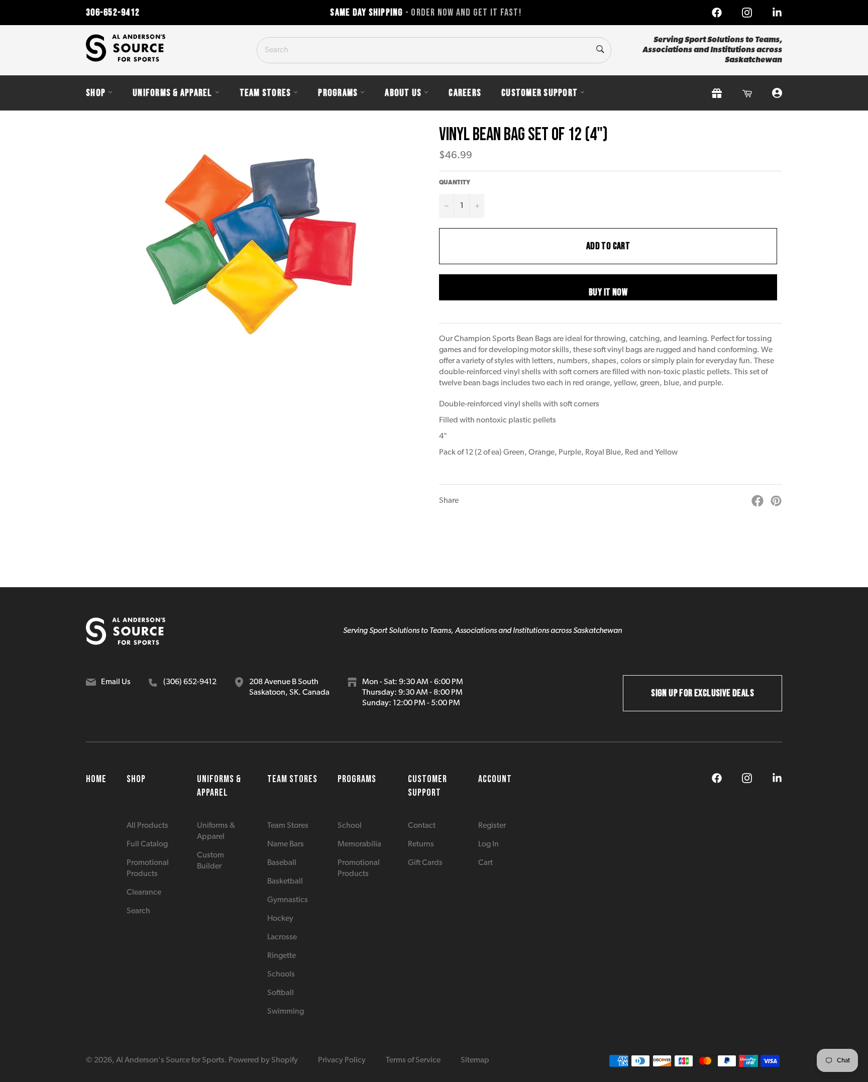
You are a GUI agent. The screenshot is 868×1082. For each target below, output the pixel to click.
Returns (421, 844)
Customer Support (539, 93)
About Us (403, 93)
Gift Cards (425, 863)
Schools (281, 974)
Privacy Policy (342, 1060)
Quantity (454, 183)
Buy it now (608, 292)
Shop (95, 93)
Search (138, 911)
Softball (280, 993)
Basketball (285, 882)
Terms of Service (413, 1060)
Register (492, 826)
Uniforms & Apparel (172, 93)
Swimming (285, 1012)
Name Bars (285, 844)
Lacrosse (282, 937)
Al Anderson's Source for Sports (170, 1060)
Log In (488, 844)
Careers (465, 93)
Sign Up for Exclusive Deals (702, 693)
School (350, 826)
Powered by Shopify (263, 1060)
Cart (485, 863)
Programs (338, 93)
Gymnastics (287, 900)
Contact (422, 826)
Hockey (280, 919)
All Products (147, 826)
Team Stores (265, 93)
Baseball (281, 863)
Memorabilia (359, 844)
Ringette (281, 956)
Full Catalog (147, 844)
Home (96, 779)
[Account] (777, 93)
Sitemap (475, 1060)
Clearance (144, 893)
